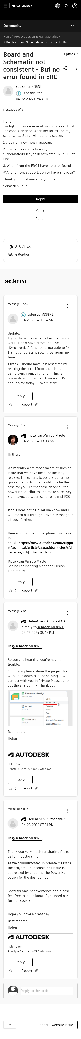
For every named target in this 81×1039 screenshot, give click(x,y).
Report (40, 218)
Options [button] (69, 54)
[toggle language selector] (57, 5)
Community (12, 25)
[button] (76, 68)
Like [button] (37, 210)
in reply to (42, 627)
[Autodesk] (22, 5)
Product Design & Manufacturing (36, 36)
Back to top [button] (9, 1025)
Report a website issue (55, 1024)
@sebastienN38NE (27, 646)
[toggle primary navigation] (8, 5)
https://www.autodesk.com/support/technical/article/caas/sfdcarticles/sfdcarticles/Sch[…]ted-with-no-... (40, 547)
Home (7, 36)
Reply (40, 199)
